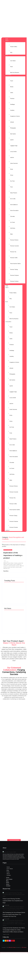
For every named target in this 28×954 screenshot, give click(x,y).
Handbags (12, 104)
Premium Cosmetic (14, 245)
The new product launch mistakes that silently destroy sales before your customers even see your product (13, 626)
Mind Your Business (14, 72)
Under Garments (14, 163)
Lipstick (12, 139)
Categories (8, 321)
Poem (11, 66)
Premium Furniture (14, 281)
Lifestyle (12, 122)
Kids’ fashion (13, 133)
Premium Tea (13, 251)
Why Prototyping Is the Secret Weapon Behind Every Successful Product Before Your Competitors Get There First (14, 596)
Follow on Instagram (14, 840)
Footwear (12, 98)
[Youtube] (14, 941)
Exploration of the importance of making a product (12, 555)
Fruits (11, 186)
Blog (6, 301)
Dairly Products (13, 192)
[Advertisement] (14, 22)
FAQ (11, 52)
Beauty (11, 86)
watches (12, 157)
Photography (13, 128)
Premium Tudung (14, 269)
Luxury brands (13, 151)
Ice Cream (12, 222)
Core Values (13, 60)
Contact (7, 530)
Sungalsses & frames (15, 116)
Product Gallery (13, 46)
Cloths (11, 92)
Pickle (11, 169)
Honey (11, 175)
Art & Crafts (12, 198)
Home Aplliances (14, 204)
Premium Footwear (14, 275)
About (6, 287)
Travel (11, 80)
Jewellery (12, 110)
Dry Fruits (12, 181)
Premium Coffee (13, 257)
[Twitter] (6, 941)
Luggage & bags (13, 145)
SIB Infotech (23, 947)
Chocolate (12, 216)
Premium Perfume (14, 240)
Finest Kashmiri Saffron (15, 263)
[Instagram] (10, 941)
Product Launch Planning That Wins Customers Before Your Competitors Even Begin (13, 587)
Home (6, 285)
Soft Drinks (12, 228)
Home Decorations (14, 210)
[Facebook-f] (3, 941)
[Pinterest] (12, 941)
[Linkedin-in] (8, 941)
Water (11, 234)
